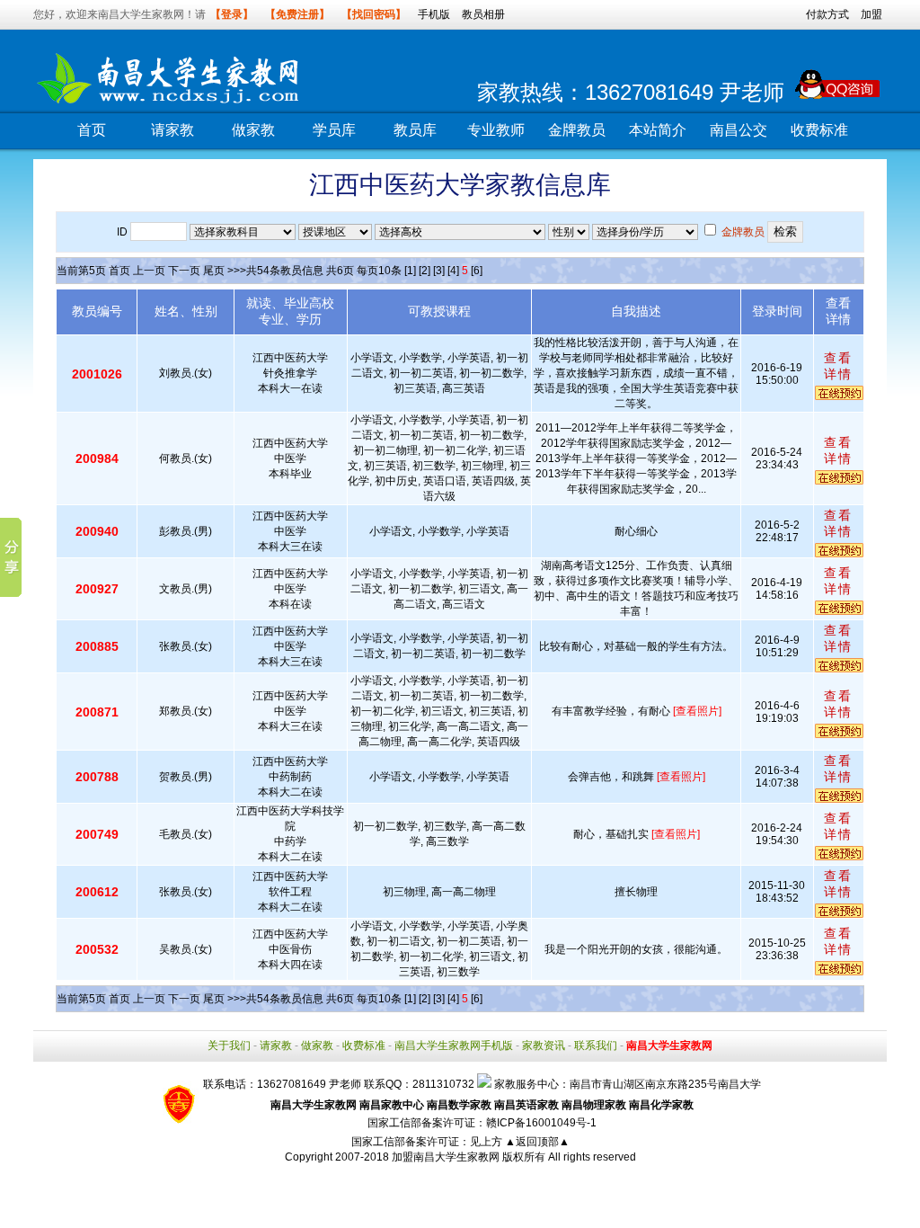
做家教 (253, 130)
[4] (453, 270)
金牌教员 (577, 130)
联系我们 (595, 1045)
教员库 (415, 130)
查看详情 (838, 366)
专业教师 (496, 130)
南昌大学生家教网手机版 (453, 1045)
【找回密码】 (373, 14)
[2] (424, 270)
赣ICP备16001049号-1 (541, 1123)
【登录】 (231, 14)
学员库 (334, 130)
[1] (410, 270)
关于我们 (229, 1045)
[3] (439, 270)
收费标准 (819, 130)
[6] (476, 270)
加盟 (871, 14)
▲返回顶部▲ (537, 1141)
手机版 (434, 14)
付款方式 (827, 14)
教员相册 (483, 14)
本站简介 (657, 130)
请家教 (172, 130)
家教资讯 (543, 1045)
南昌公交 (738, 130)
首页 (91, 130)
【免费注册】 (297, 14)
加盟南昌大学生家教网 (446, 1157)
